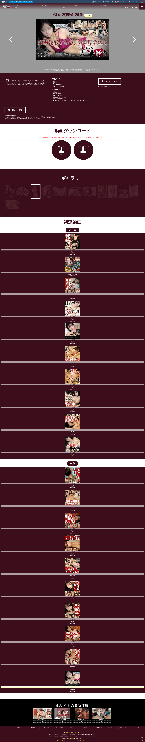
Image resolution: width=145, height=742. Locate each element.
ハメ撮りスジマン (81, 719)
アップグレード (97, 138)
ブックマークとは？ (103, 86)
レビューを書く (16, 110)
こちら (19, 118)
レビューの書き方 (9, 115)
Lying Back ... (101, 719)
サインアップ (126, 7)
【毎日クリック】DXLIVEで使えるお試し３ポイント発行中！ (21, 1)
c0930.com (71, 738)
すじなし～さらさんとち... (42, 719)
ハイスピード (99, 727)
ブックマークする (110, 81)
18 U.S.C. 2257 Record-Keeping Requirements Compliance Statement (72, 740)
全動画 (15, 7)
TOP (142, 740)
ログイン (135, 7)
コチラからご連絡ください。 (88, 736)
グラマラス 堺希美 (62, 719)
